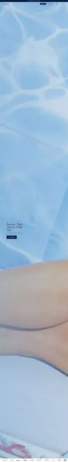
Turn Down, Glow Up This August (34, 0)
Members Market (51, 3)
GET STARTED (12, 237)
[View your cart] (62, 4)
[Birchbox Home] (6, 4)
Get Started (43, 3)
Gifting (57, 3)
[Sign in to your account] (60, 4)
